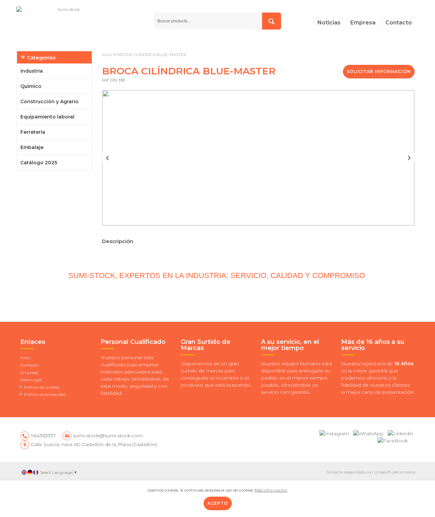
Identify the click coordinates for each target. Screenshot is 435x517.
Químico (30, 86)
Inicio (107, 54)
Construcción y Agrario (49, 101)
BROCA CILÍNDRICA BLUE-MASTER (152, 54)
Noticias (329, 22)
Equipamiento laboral (47, 117)
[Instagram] (334, 432)
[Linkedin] (400, 432)
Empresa (363, 22)
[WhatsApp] (368, 432)
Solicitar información (379, 71)
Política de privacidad (45, 394)
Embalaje (32, 147)
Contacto (398, 22)
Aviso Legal (31, 379)
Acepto (217, 503)
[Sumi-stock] (83, 21)
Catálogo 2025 (38, 163)
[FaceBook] (392, 439)
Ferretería (32, 132)
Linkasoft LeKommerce (394, 472)
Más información (271, 490)
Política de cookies (41, 387)
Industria (31, 71)
